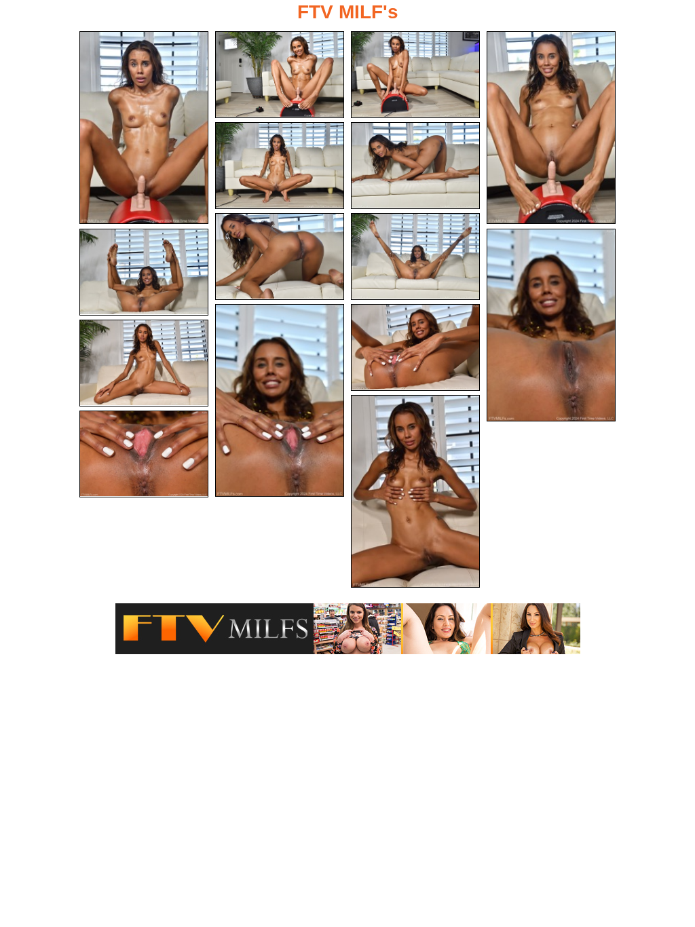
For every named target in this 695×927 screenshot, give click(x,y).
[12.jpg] (415, 347)
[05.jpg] (279, 165)
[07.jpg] (279, 256)
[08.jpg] (415, 256)
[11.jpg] (279, 400)
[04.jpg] (551, 127)
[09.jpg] (143, 272)
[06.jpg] (415, 165)
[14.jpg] (415, 491)
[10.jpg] (551, 325)
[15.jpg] (143, 454)
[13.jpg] (143, 363)
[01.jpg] (143, 127)
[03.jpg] (415, 74)
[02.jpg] (279, 74)
